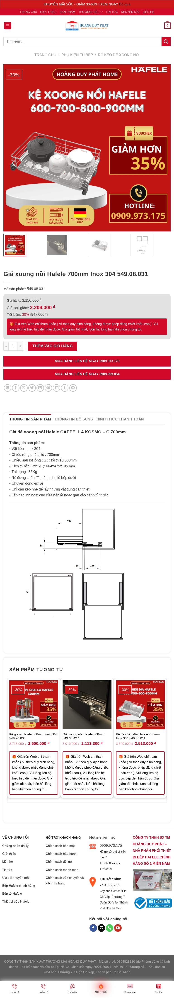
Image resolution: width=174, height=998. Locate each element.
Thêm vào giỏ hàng (52, 346)
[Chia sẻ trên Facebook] (15, 388)
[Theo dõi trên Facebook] (93, 928)
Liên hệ (148, 12)
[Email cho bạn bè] (40, 388)
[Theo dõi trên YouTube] (118, 928)
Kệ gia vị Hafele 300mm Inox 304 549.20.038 (33, 736)
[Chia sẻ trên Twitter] (32, 388)
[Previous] (9, 746)
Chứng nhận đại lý (15, 845)
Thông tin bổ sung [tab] (73, 419)
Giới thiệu (48, 12)
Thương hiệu (88, 12)
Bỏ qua (124, 4)
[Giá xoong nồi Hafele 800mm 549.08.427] (87, 704)
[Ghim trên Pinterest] (48, 388)
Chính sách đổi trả (59, 861)
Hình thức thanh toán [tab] (120, 419)
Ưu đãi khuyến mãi (15, 877)
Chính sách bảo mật (60, 845)
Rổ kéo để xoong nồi (119, 55)
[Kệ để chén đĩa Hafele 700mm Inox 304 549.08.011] (140, 704)
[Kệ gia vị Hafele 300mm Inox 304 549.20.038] (33, 704)
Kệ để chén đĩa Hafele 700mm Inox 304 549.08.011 (138, 736)
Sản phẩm (67, 12)
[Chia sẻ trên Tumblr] (64, 388)
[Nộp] (166, 41)
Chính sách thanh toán (62, 870)
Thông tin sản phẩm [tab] (30, 419)
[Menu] (7, 25)
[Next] (164, 746)
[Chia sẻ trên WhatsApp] (7, 388)
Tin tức (112, 12)
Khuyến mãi (130, 12)
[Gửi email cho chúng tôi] (101, 928)
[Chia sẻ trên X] (24, 388)
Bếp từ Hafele (12, 893)
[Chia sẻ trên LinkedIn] (56, 388)
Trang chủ (28, 12)
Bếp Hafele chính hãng (18, 885)
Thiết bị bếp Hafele (15, 901)
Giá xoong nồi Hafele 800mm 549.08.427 (83, 736)
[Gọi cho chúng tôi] (109, 928)
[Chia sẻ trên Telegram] (73, 388)
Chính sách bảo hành (61, 853)
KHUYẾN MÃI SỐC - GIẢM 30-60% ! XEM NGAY (81, 4)
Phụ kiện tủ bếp (77, 55)
